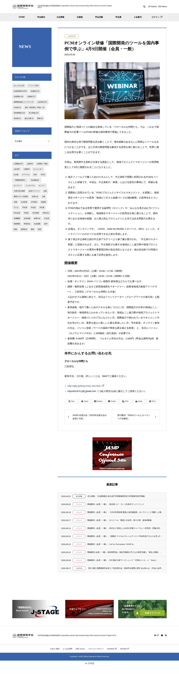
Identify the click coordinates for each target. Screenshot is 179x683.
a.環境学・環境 (42, 164)
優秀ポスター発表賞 (21, 196)
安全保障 (35, 213)
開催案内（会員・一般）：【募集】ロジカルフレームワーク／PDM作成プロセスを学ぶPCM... (125, 536)
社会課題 (37, 224)
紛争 (45, 224)
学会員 (24, 207)
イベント (79, 504)
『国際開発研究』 (20, 180)
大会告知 (79, 568)
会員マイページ (34, 191)
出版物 (80, 17)
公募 (43, 196)
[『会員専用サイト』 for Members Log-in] (142, 617)
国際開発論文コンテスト (23, 102)
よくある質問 (67, 649)
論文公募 (29, 118)
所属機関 (17, 218)
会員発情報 (72, 36)
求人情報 (79, 496)
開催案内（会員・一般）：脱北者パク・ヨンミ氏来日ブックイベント (115, 504)
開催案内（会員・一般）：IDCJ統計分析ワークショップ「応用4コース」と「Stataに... (122, 560)
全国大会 (35, 196)
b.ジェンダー (38, 169)
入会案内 (138, 17)
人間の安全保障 (19, 191)
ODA (35, 175)
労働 (15, 202)
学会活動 (99, 17)
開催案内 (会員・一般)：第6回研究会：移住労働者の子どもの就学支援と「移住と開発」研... (125, 552)
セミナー (42, 185)
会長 (45, 191)
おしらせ (19, 86)
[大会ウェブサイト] (89, 617)
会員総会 (35, 91)
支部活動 (27, 218)
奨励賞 (43, 202)
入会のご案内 (54, 649)
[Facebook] (156, 635)
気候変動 (17, 224)
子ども (16, 207)
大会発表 (24, 202)
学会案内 (41, 17)
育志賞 (17, 118)
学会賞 (118, 17)
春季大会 (37, 218)
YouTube (123, 649)
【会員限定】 (35, 180)
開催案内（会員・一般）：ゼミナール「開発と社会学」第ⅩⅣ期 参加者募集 (119, 520)
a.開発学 (27, 169)
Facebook (110, 649)
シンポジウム (30, 185)
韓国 (39, 229)
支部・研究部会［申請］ (34, 107)
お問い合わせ (80, 649)
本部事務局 (19, 113)
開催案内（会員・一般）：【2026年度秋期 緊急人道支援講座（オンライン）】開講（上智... (125, 512)
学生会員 (17, 213)
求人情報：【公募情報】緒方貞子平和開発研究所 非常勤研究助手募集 (116, 496)
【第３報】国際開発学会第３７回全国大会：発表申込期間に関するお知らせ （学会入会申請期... (125, 568)
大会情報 (60, 17)
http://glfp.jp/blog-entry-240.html (84, 386)
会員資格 (18, 96)
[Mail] (162, 635)
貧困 (15, 229)
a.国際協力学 (18, 164)
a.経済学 (17, 169)
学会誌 (33, 207)
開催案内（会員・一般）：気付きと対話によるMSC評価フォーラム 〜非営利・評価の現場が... (125, 528)
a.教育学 (30, 164)
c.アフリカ (26, 175)
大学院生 (34, 202)
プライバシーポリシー (96, 649)
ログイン (155, 17)
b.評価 (16, 175)
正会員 (46, 218)
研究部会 (27, 224)
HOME (22, 17)
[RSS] (166, 635)
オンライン (18, 185)
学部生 (26, 213)
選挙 (40, 118)
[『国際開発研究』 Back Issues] (36, 617)
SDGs (43, 175)
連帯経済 (24, 229)
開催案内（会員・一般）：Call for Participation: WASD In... (111, 544)
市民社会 (46, 213)
